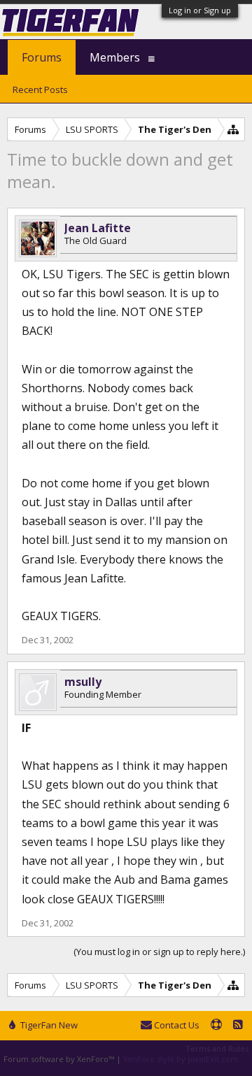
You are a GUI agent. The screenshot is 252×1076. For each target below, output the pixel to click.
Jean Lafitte (97, 228)
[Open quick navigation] (233, 129)
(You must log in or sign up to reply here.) (159, 951)
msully (83, 682)
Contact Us (176, 1025)
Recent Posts (40, 89)
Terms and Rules (217, 1048)
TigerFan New (48, 1025)
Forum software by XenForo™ (60, 1059)
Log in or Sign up (200, 10)
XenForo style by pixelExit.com (180, 1059)
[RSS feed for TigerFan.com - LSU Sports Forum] (237, 1025)
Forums (42, 57)
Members (115, 57)
